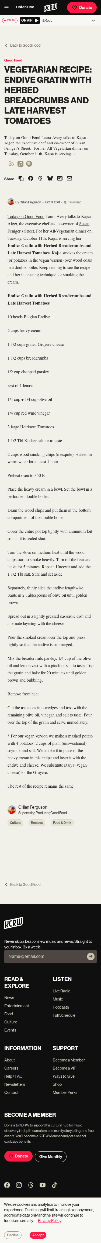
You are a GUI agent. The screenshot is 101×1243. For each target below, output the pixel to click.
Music (58, 999)
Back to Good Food (25, 45)
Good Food (13, 60)
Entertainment (16, 1005)
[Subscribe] (91, 956)
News (9, 997)
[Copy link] (21, 179)
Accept (38, 1235)
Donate (85, 7)
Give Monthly (50, 1156)
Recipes (37, 823)
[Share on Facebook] (30, 179)
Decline (13, 1235)
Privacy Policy (49, 1220)
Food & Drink (62, 823)
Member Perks (65, 1092)
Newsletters (14, 1084)
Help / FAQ (13, 1076)
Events (10, 1030)
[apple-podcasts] (20, 165)
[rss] (12, 165)
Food (8, 1014)
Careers (11, 1068)
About (9, 1060)
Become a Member (69, 1060)
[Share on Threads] (40, 179)
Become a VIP (64, 1068)
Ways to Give (64, 1076)
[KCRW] (13, 927)
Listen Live (25, 7)
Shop (57, 1084)
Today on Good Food (26, 216)
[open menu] (8, 7)
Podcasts (61, 1007)
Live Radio (61, 991)
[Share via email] (69, 179)
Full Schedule (64, 1015)
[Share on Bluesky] (50, 179)
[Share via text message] (59, 179)
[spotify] (29, 165)
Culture (15, 823)
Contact (11, 1092)
